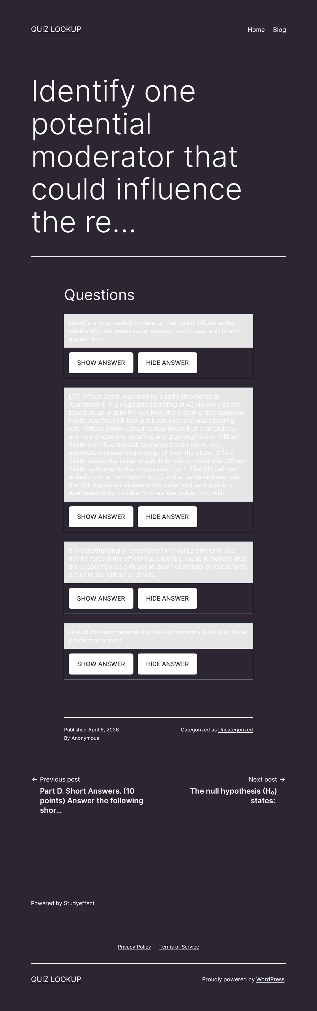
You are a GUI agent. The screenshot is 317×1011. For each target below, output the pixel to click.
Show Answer (101, 362)
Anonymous (85, 738)
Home (256, 29)
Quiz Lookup (56, 29)
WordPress (270, 979)
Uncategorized (235, 729)
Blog (279, 29)
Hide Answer (167, 362)
